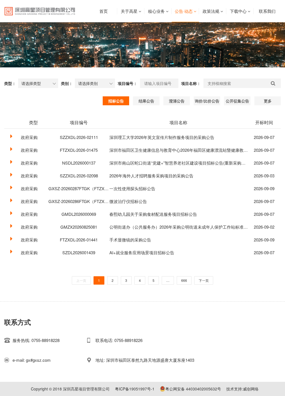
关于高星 (129, 11)
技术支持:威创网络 (242, 389)
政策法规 (211, 11)
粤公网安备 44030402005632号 (193, 389)
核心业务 (156, 11)
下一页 (204, 280)
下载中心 (238, 11)
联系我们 (267, 11)
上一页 (81, 280)
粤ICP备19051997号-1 (134, 389)
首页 (103, 11)
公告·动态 (184, 11)
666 (184, 280)
